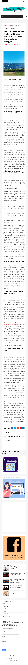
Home (5, 25)
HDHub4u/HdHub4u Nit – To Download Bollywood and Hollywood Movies (17, 581)
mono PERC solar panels (11, 324)
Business (5, 608)
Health (5, 611)
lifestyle (5, 613)
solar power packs (12, 103)
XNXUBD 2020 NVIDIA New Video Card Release (17, 574)
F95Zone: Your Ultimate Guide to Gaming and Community (16, 587)
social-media (6, 616)
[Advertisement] (14, 517)
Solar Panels (10, 25)
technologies (7, 619)
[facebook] (10, 655)
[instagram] (23, 1)
